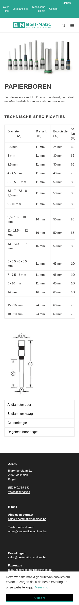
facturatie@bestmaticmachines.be (30, 569)
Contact (53, 8)
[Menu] (72, 25)
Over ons (6, 9)
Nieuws (66, 8)
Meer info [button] (41, 587)
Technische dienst (38, 9)
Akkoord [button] (39, 597)
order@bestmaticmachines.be (27, 531)
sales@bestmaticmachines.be (27, 518)
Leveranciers (20, 8)
